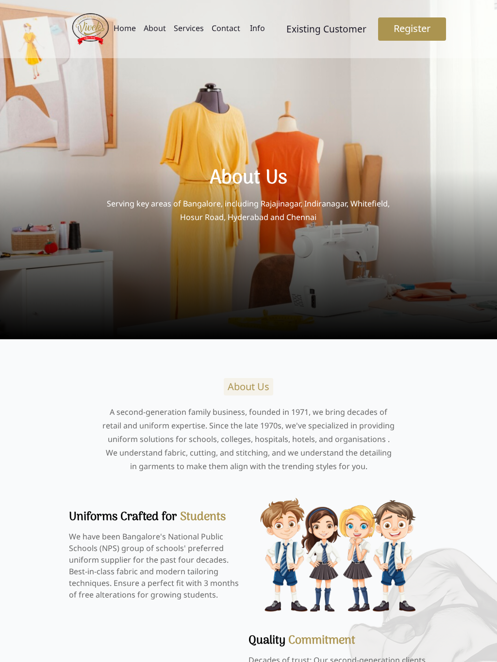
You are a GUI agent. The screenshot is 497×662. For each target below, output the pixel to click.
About (155, 28)
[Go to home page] (90, 29)
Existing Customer (326, 29)
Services (189, 28)
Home (125, 28)
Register (412, 28)
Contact (226, 28)
